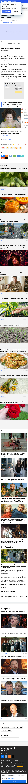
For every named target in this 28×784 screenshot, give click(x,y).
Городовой (5, 135)
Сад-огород (19, 727)
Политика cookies (19, 763)
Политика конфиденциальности (17, 762)
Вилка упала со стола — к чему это (15, 768)
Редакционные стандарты (11, 765)
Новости (4, 750)
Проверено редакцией (7, 22)
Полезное (16, 738)
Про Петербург (7, 547)
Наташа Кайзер (7, 139)
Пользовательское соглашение (7, 763)
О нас (19, 765)
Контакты (3, 766)
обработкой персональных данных (17, 777)
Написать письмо (10, 766)
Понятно (14, 781)
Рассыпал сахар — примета (16, 771)
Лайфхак (13, 727)
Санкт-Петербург (5, 727)
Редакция (3, 765)
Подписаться (6, 11)
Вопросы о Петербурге (7, 738)
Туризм (9, 730)
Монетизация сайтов (5, 762)
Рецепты (4, 730)
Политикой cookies (12, 778)
